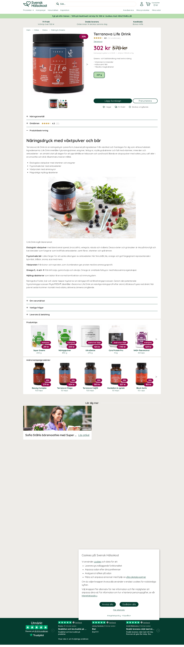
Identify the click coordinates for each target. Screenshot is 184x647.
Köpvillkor (126, 615)
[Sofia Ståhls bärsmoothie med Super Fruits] (57, 423)
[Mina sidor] (141, 4)
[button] (153, 4)
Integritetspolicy (89, 595)
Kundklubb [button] (138, 23)
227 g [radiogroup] (99, 75)
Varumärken (53, 10)
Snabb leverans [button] (92, 23)
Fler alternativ (119, 610)
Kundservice (128, 10)
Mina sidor (156, 10)
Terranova (98, 41)
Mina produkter (142, 10)
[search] (95, 4)
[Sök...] (57, 4)
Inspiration (64, 10)
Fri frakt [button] (46, 23)
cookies (97, 561)
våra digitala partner (136, 577)
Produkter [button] (27, 10)
